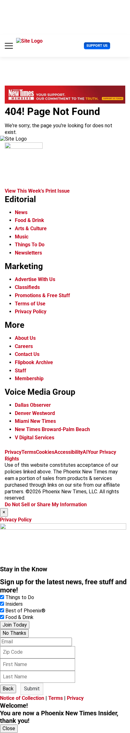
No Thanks (14, 633)
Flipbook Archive (34, 362)
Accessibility (68, 452)
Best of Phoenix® (25, 611)
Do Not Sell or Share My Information (46, 505)
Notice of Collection (22, 698)
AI (85, 452)
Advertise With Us (35, 279)
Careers (24, 346)
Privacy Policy (30, 312)
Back (8, 689)
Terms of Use (30, 304)
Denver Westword (35, 413)
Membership (29, 379)
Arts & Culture (31, 228)
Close (9, 728)
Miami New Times (35, 421)
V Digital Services (34, 438)
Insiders (14, 604)
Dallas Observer (33, 405)
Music (21, 237)
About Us (25, 338)
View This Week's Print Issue (37, 191)
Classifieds (27, 287)
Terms (28, 452)
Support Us (97, 46)
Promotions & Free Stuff (42, 295)
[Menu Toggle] (9, 46)
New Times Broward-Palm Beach (52, 429)
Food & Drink (29, 220)
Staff (20, 371)
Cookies (45, 452)
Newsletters (28, 253)
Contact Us (27, 354)
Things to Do (19, 597)
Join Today (15, 625)
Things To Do (29, 245)
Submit (32, 689)
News (21, 212)
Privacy (13, 452)
